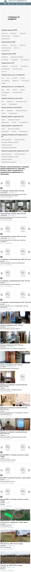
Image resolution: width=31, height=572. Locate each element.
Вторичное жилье (6, 36)
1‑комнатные (4, 33)
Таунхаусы (22, 78)
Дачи (8, 78)
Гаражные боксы (5, 122)
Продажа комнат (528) (8, 54)
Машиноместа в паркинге (14, 119)
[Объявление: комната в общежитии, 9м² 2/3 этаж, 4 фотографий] (15, 363)
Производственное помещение (9, 147)
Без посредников (5, 38)
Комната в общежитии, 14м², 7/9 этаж (11, 325)
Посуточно (16, 47)
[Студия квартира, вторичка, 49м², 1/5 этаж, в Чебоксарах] (7, 235)
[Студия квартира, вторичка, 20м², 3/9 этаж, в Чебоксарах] (7, 212)
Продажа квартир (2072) (9, 30)
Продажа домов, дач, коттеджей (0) (13, 75)
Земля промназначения (21, 101)
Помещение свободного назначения (10, 142)
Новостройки (16, 36)
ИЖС (3, 101)
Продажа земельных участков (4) (12, 98)
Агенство (4, 104)
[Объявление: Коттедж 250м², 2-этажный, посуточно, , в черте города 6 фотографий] (7, 497)
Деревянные (15, 80)
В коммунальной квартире (17, 57)
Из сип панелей (25, 80)
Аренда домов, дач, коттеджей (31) (12, 86)
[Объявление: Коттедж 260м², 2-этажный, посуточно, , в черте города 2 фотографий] (7, 453)
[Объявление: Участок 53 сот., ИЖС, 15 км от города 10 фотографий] (15, 542)
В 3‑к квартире (14, 59)
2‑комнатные (13, 33)
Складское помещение (7, 145)
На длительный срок (6, 47)
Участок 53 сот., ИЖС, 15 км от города (11, 543)
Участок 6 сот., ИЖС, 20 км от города (11, 565)
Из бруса (4, 83)
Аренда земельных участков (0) (11, 107)
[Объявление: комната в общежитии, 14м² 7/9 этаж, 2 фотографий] (15, 323)
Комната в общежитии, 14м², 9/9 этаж (11, 345)
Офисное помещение (7, 139)
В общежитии (5, 57)
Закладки (13, 4)
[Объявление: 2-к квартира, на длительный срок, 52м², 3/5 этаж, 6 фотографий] (7, 279)
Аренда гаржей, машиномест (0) (11, 125)
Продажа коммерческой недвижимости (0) (14, 135)
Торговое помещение (20, 139)
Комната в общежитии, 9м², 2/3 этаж (11, 365)
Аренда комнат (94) (7, 63)
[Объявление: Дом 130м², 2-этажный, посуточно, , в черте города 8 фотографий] (7, 476)
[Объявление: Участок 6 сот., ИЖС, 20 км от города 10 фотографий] (15, 563)
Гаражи (3, 119)
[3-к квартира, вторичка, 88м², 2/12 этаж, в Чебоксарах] (7, 189)
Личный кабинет (22, 4)
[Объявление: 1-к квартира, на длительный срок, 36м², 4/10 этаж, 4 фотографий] (7, 300)
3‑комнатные (22, 33)
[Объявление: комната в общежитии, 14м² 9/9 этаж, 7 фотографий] (15, 343)
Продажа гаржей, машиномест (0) (12, 116)
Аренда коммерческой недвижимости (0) (14, 151)
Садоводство (10, 101)
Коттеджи (14, 78)
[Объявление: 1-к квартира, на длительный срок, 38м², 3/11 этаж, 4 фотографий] (7, 257)
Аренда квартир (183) (8, 42)
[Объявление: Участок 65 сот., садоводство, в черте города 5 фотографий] (15, 520)
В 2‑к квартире (5, 59)
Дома (3, 78)
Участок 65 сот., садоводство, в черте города (13, 522)
